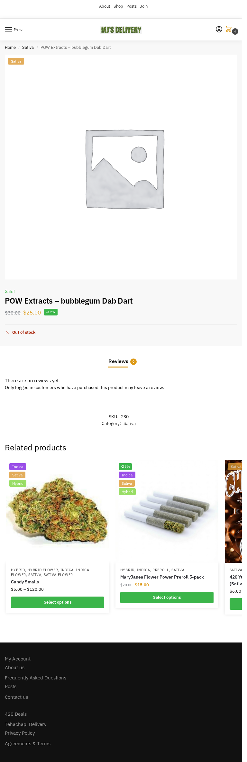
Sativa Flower (58, 574)
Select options (57, 602)
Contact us (16, 697)
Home (10, 47)
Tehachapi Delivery (25, 724)
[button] (230, 29)
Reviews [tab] (121, 361)
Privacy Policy (20, 733)
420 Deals (16, 714)
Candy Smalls (25, 582)
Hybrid (18, 570)
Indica (67, 570)
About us (14, 667)
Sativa (28, 47)
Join (144, 6)
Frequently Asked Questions (35, 678)
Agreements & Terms (27, 743)
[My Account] (219, 29)
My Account (18, 659)
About (104, 6)
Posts (131, 6)
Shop (118, 6)
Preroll (160, 570)
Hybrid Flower (42, 570)
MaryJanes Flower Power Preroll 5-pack (162, 577)
